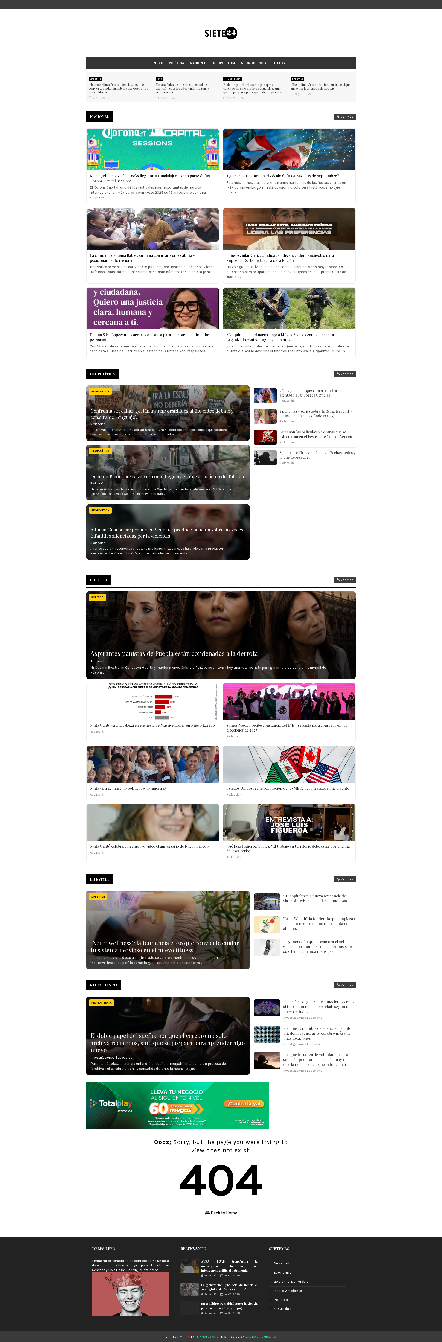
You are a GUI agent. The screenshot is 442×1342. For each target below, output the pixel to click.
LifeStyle (281, 63)
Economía (283, 1273)
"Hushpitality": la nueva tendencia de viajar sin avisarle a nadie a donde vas (320, 86)
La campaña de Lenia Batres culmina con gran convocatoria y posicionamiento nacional (142, 258)
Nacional (198, 63)
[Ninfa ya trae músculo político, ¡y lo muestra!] (153, 764)
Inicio (158, 63)
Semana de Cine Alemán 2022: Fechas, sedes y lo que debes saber (317, 455)
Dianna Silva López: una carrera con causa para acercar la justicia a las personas (150, 337)
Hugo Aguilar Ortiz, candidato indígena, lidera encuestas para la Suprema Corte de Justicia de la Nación (282, 258)
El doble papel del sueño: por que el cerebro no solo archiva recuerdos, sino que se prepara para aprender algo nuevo (253, 88)
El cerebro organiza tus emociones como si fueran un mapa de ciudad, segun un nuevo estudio (318, 1006)
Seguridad (283, 1309)
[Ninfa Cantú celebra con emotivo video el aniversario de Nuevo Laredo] (153, 822)
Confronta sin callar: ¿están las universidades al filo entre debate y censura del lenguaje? (161, 413)
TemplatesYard (207, 1336)
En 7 (159, 79)
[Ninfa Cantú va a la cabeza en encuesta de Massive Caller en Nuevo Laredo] (153, 701)
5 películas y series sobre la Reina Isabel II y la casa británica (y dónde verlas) (315, 413)
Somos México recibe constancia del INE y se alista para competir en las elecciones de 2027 (286, 727)
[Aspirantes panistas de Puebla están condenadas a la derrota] (221, 635)
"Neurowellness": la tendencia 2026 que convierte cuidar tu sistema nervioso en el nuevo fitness (118, 88)
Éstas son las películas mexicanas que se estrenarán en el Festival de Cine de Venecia (316, 434)
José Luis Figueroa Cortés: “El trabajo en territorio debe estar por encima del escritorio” (288, 848)
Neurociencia (254, 63)
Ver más (347, 117)
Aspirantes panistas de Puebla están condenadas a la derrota (174, 653)
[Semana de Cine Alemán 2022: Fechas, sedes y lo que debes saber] (265, 457)
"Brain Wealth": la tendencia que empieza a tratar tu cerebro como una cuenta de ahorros (319, 923)
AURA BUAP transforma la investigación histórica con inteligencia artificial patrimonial (229, 1265)
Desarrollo (283, 1263)
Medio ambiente (288, 1291)
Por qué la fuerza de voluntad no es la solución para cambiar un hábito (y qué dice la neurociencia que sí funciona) (316, 1059)
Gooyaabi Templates (260, 1336)
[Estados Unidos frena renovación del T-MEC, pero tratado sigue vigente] (289, 764)
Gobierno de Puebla (291, 1282)
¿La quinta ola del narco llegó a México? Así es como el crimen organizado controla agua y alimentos (280, 337)
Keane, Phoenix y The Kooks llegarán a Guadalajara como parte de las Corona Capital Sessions (150, 178)
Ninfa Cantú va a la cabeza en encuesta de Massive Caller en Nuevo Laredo (152, 725)
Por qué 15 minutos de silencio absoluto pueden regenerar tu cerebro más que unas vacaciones (317, 1033)
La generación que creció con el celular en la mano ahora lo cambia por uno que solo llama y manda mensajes (317, 946)
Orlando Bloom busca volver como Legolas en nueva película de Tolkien (167, 476)
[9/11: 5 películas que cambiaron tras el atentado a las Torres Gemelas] (265, 395)
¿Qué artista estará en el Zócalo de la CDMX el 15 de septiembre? (283, 175)
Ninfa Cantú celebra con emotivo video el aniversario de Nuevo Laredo (149, 846)
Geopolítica (224, 63)
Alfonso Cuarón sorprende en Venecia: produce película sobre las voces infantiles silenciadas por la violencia (166, 532)
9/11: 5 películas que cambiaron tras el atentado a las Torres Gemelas (310, 393)
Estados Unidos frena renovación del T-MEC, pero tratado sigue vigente (287, 788)
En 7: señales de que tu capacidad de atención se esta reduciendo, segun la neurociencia (182, 88)
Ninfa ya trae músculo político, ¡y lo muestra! (128, 788)
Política (176, 63)
